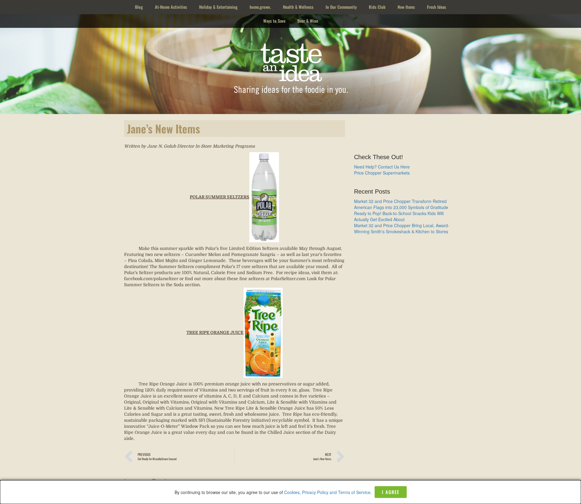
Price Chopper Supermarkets (382, 173)
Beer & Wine (307, 21)
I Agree (390, 492)
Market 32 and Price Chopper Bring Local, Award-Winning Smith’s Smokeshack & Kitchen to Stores (401, 228)
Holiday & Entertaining (218, 7)
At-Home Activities (171, 7)
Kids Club (377, 7)
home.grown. (260, 7)
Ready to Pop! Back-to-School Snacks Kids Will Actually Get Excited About (399, 216)
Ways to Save (274, 21)
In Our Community (341, 7)
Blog (139, 7)
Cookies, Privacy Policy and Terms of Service (327, 492)
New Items (406, 7)
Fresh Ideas (436, 7)
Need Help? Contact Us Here (382, 167)
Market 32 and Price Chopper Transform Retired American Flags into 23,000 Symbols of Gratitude (401, 204)
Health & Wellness (298, 7)
